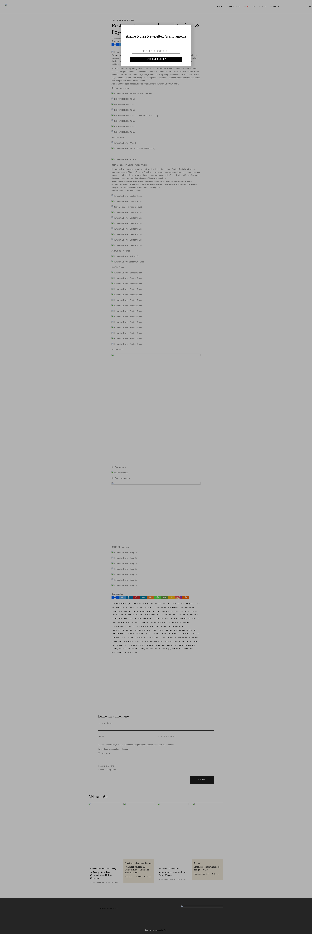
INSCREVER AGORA (156, 59)
